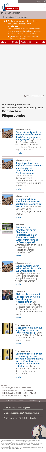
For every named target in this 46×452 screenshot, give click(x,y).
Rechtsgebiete (27, 42)
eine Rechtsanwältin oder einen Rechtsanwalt (27, 446)
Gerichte (40, 42)
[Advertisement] (23, 70)
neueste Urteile (11, 42)
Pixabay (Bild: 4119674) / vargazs (16, 395)
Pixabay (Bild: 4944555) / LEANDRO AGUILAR (20, 393)
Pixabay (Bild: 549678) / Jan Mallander (18, 388)
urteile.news (15, 440)
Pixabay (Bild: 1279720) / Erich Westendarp (20, 390)
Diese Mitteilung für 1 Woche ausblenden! (24, 37)
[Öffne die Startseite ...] (15, 7)
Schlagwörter (14, 13)
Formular (18, 448)
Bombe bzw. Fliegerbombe (15, 17)
